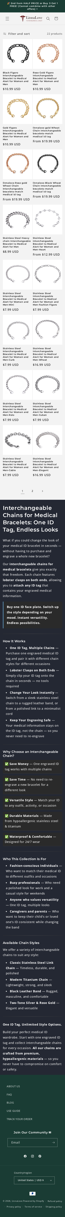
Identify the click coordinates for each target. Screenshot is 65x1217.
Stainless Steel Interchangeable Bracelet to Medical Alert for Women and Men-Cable (16, 464)
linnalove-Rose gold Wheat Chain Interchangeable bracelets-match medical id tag (15, 188)
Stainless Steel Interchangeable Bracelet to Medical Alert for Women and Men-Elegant (46, 464)
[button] (7, 18)
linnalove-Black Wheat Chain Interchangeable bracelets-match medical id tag (47, 187)
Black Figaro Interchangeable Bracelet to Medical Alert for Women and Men (16, 78)
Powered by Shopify (33, 1201)
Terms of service (33, 1206)
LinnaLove (17, 1201)
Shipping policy (54, 1206)
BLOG (10, 1102)
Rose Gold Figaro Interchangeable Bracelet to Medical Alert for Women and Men (46, 78)
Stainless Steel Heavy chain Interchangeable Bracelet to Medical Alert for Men (17, 242)
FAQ (9, 1094)
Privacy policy (14, 1206)
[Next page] (42, 491)
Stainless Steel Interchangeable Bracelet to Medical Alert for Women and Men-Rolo (16, 409)
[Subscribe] (53, 1142)
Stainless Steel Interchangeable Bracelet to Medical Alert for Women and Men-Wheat (46, 354)
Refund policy (55, 1201)
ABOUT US (13, 1086)
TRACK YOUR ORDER (19, 1119)
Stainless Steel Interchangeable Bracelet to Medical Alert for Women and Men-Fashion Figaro (46, 299)
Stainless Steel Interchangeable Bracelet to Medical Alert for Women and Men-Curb (16, 354)
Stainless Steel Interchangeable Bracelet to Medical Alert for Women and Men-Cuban (46, 409)
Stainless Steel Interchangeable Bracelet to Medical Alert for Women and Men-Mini (16, 299)
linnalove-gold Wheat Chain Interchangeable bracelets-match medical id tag (47, 132)
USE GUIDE (13, 1111)
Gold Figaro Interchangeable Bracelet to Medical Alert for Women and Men (16, 133)
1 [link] (23, 491)
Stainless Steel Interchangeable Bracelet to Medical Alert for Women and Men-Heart (46, 244)
